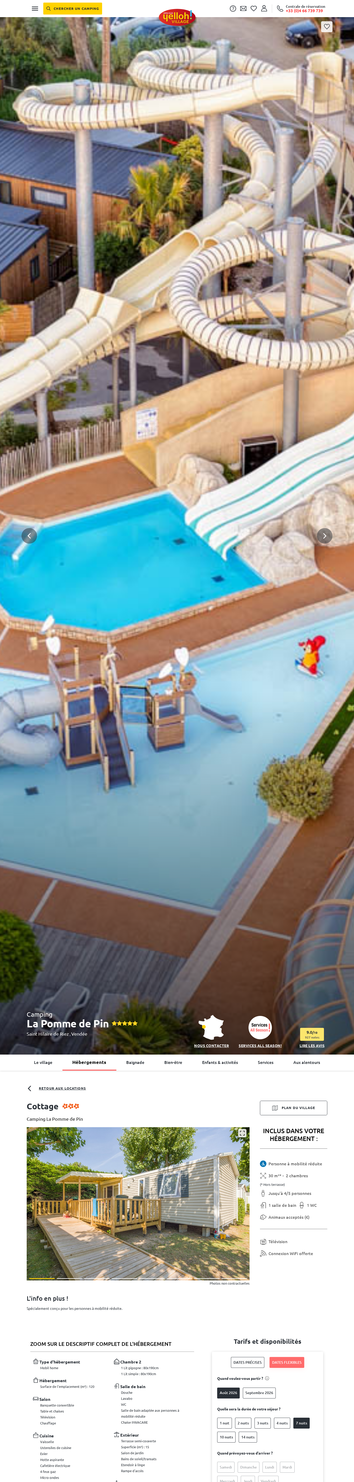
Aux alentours (306, 1062)
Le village (43, 1062)
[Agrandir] (242, 1133)
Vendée (79, 1033)
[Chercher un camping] (72, 9)
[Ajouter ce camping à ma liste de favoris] (326, 26)
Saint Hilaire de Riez (48, 1033)
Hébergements (89, 1062)
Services (265, 1062)
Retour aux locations (62, 1088)
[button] (177, 514)
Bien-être (173, 1062)
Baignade (135, 1062)
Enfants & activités (220, 1062)
